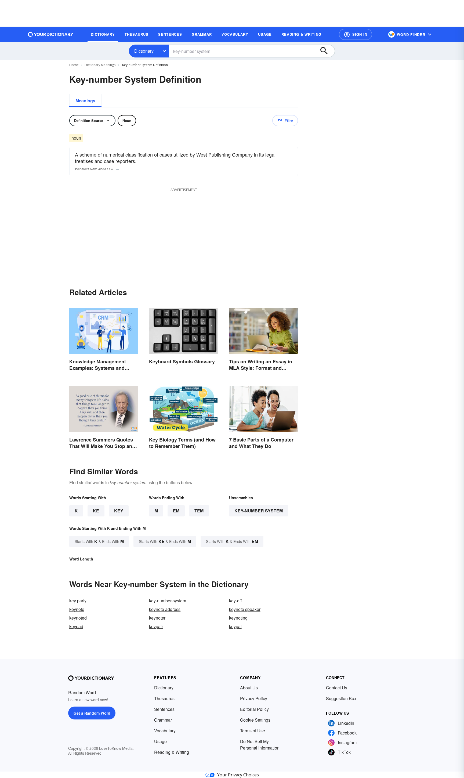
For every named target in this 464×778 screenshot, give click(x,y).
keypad (76, 626)
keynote (76, 609)
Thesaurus (164, 698)
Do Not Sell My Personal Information (260, 744)
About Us (249, 688)
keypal (235, 626)
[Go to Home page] (51, 34)
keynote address (164, 609)
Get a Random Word (92, 713)
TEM (199, 511)
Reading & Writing (171, 752)
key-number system (258, 511)
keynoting (238, 618)
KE (96, 511)
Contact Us (336, 688)
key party (77, 601)
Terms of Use (252, 731)
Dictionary (144, 51)
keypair (156, 626)
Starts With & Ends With (99, 541)
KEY (118, 511)
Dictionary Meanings (100, 65)
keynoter (157, 618)
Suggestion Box (341, 698)
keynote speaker (244, 609)
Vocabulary (165, 731)
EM (176, 511)
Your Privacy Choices (238, 775)
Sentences (164, 709)
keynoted (78, 618)
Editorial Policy (254, 709)
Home (74, 65)
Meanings (85, 100)
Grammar (163, 720)
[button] (355, 34)
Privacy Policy (253, 698)
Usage (160, 741)
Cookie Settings (255, 720)
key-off (235, 601)
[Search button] (326, 51)
